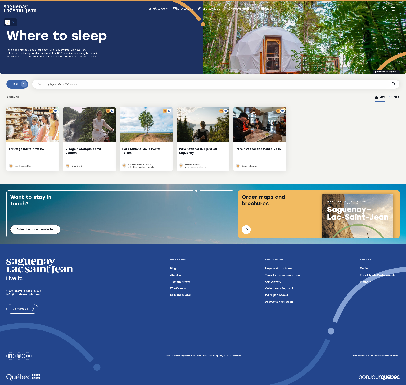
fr (401, 9)
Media (364, 268)
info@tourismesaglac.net (23, 295)
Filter (17, 84)
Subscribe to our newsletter (35, 229)
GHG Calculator (180, 295)
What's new (178, 288)
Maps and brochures (278, 268)
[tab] (380, 97)
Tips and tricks (180, 282)
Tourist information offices (283, 275)
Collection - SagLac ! (279, 288)
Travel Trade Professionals (377, 275)
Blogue (266, 8)
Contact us (20, 309)
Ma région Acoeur (276, 295)
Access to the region (279, 302)
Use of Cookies (233, 356)
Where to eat (183, 8)
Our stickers (273, 282)
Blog (173, 268)
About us (176, 275)
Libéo (397, 356)
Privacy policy (216, 356)
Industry (365, 282)
